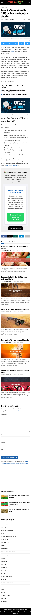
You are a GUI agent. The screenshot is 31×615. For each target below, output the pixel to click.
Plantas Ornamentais (8, 586)
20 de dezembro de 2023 (17, 250)
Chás (2, 533)
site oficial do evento (12, 165)
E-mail (3, 442)
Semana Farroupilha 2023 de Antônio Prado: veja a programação (19, 503)
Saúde (3, 592)
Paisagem (4, 580)
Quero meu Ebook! (15, 228)
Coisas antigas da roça (8, 536)
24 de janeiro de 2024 (14, 499)
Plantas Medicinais (7, 583)
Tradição (4, 598)
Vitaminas (4, 601)
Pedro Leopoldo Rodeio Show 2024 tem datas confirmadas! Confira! (13, 91)
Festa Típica (5, 555)
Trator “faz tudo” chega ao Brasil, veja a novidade (14, 94)
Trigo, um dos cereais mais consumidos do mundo (19, 510)
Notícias (7, 7)
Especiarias (4, 549)
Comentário (5, 414)
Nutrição (4, 573)
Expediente (15, 612)
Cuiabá (12, 51)
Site (2, 449)
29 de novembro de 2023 (17, 281)
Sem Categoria (5, 595)
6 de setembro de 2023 (15, 506)
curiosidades (5, 542)
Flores (3, 558)
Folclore (4, 561)
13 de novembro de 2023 (17, 374)
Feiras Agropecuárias (8, 552)
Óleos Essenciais (6, 577)
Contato (15, 614)
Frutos (3, 564)
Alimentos (4, 524)
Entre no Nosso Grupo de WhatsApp (15, 217)
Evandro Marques (9, 20)
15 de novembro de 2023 (17, 311)
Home (2, 7)
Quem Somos (7, 612)
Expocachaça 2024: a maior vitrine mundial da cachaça (13, 86)
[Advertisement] (15, 476)
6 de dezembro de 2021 (15, 513)
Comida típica (5, 539)
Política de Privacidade (24, 612)
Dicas (3, 546)
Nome (3, 435)
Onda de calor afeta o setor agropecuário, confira (15, 340)
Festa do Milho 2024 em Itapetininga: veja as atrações (19, 496)
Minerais (4, 567)
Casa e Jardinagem (7, 530)
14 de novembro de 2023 (17, 342)
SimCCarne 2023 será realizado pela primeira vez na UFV (15, 371)
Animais (3, 527)
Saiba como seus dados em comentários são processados (14, 462)
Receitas (4, 589)
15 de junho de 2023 (20, 20)
